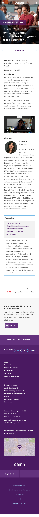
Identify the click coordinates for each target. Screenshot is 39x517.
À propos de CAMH (10, 385)
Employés (8, 474)
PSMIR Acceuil (19, 50)
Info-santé (7, 365)
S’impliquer (8, 373)
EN (21, 503)
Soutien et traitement (15, 229)
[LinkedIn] (24, 350)
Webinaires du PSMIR (13, 22)
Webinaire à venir (13, 223)
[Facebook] (16, 350)
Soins (6, 362)
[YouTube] (33, 350)
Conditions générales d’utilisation (19, 490)
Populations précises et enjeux (18, 226)
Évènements (8, 402)
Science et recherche (11, 368)
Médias (6, 396)
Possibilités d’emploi (11, 388)
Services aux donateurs (11, 399)
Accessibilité (19, 494)
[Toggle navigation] (2, 3)
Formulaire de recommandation (14, 394)
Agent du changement (11, 376)
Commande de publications (13, 391)
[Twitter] (20, 350)
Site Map (19, 499)
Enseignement (9, 370)
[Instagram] (28, 350)
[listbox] (19, 50)
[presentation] (3, 50)
